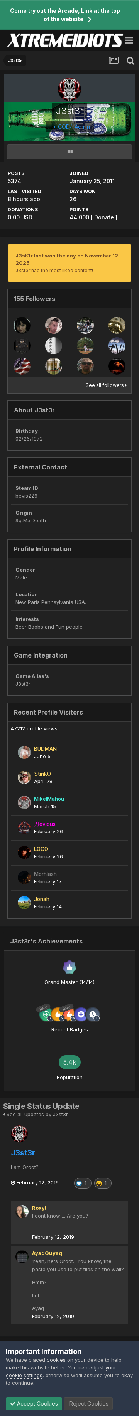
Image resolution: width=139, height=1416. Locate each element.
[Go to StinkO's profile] (24, 777)
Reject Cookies (88, 1403)
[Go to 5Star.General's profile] (53, 345)
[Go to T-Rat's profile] (85, 366)
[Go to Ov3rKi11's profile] (116, 345)
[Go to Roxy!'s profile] (22, 1211)
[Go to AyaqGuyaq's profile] (22, 1256)
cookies (56, 1360)
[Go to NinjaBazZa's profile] (22, 345)
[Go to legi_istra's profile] (53, 325)
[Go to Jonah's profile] (24, 902)
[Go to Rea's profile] (85, 345)
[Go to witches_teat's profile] (22, 325)
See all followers (105, 385)
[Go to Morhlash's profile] (24, 877)
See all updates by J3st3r (36, 1114)
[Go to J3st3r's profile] (19, 1133)
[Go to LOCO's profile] (24, 852)
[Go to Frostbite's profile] (116, 325)
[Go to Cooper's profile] (85, 325)
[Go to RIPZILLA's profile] (22, 366)
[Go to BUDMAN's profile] (24, 752)
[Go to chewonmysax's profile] (53, 366)
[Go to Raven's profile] (116, 366)
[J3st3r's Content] (69, 151)
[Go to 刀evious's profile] (24, 827)
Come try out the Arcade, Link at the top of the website (65, 14)
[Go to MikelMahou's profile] (24, 802)
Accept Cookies (36, 1403)
